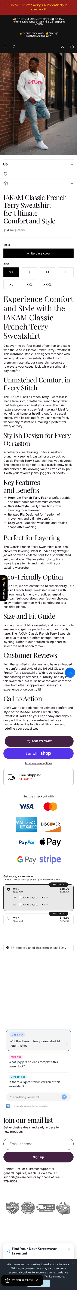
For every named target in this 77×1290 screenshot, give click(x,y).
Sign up (38, 1157)
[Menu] (5, 46)
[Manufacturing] (38, 183)
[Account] (62, 46)
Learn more (56, 1276)
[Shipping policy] (38, 164)
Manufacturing (38, 183)
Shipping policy (38, 164)
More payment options (38, 763)
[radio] (38, 897)
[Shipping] (38, 174)
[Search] (14, 46)
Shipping (38, 174)
